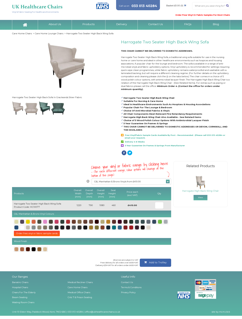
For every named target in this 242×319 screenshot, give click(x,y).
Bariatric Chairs (20, 282)
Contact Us (155, 24)
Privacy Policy (128, 292)
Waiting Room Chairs (23, 302)
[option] (200, 188)
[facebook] (124, 152)
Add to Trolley (158, 262)
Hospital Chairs (20, 287)
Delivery (121, 24)
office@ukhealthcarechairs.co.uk (102, 311)
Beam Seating (19, 297)
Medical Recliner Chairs (80, 282)
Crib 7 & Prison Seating (80, 297)
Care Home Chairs (22, 33)
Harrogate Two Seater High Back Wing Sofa (89, 33)
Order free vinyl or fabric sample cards (37, 233)
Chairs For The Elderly (24, 292)
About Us (55, 24)
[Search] (227, 6)
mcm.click (224, 311)
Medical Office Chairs (79, 292)
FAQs (187, 24)
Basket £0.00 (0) (174, 5)
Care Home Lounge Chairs (49, 33)
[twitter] (129, 152)
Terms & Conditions (131, 287)
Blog (216, 24)
